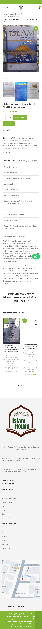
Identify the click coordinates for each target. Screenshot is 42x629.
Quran (4, 514)
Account (5, 540)
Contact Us (6, 548)
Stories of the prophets (11, 367)
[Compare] (8, 130)
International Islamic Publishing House (11, 355)
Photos (6, 148)
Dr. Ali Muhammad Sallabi (30, 366)
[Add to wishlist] (4, 130)
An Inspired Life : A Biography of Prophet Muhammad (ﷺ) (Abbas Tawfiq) (11, 348)
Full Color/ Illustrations (11, 16)
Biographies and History (11, 359)
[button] (36, 325)
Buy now (8, 123)
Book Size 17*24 (14, 140)
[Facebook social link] (21, 2)
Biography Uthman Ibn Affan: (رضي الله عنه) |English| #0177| (30, 346)
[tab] (9, 160)
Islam (3, 506)
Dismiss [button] (38, 620)
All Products (16, 138)
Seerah (12, 148)
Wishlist (4, 537)
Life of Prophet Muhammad (11, 362)
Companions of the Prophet (30, 355)
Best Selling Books (30, 371)
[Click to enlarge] (6, 78)
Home (5, 14)
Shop (3, 510)
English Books (14, 357)
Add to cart (20, 117)
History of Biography (9, 498)
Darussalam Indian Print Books (30, 361)
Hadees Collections (8, 518)
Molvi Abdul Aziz (31, 146)
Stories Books (21, 148)
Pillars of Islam (7, 502)
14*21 (7, 357)
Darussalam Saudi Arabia (18, 143)
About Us (5, 544)
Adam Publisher (14, 14)
